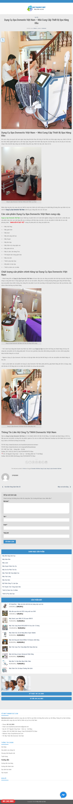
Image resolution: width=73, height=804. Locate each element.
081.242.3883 (8, 801)
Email (5, 525)
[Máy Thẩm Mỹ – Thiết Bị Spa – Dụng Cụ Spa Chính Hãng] (36, 8)
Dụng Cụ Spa (43, 468)
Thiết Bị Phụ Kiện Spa (8, 594)
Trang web (6, 533)
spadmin (44, 28)
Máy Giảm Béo (6, 559)
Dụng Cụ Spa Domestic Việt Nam (54, 468)
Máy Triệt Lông (6, 576)
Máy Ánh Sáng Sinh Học (8, 556)
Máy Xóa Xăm (6, 580)
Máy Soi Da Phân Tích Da (9, 570)
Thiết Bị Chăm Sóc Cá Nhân (10, 590)
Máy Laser (5, 563)
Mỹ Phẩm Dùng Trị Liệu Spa (10, 583)
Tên (5, 516)
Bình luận (6, 501)
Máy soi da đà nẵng (63, 487)
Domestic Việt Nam (36, 468)
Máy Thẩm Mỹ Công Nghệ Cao (10, 573)
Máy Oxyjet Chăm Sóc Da (9, 566)
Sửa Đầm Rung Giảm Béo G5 (12, 487)
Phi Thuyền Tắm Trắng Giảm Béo (11, 587)
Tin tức (36, 17)
